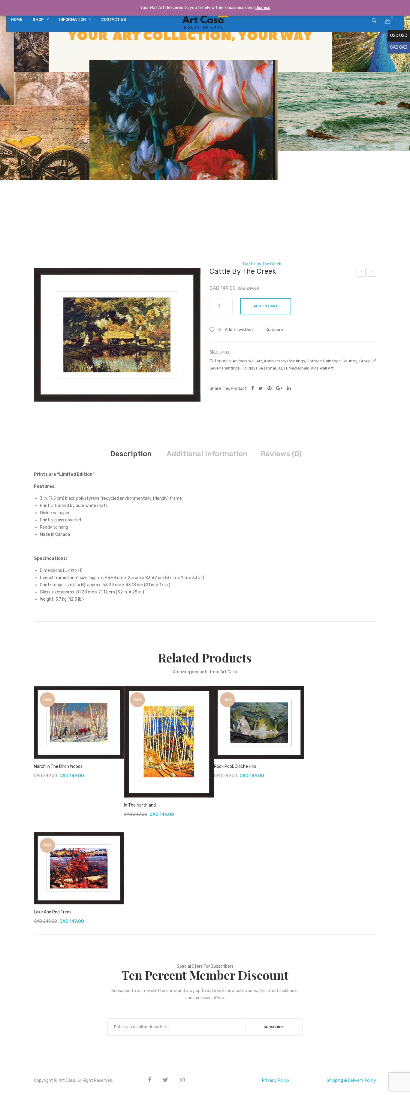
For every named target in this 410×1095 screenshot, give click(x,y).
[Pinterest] (269, 388)
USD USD (397, 35)
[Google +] (279, 388)
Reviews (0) (281, 453)
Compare (274, 329)
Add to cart (266, 306)
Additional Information (207, 453)
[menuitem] (16, 20)
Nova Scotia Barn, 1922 (372, 273)
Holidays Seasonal (259, 368)
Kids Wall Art (322, 368)
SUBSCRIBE (274, 1027)
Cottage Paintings (324, 361)
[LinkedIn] (289, 388)
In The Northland (140, 805)
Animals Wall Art (247, 361)
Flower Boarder (361, 273)
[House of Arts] (205, 20)
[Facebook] (252, 388)
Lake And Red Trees (52, 912)
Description (131, 453)
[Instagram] (182, 1080)
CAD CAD (397, 47)
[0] (387, 21)
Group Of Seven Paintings (172, 264)
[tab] (131, 453)
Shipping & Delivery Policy (351, 1080)
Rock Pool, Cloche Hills (235, 766)
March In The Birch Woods (58, 766)
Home (134, 264)
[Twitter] (260, 388)
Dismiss (262, 7)
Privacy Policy (275, 1080)
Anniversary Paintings (284, 361)
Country (349, 361)
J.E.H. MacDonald (220, 264)
